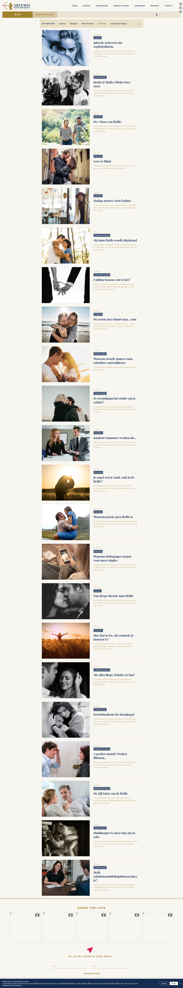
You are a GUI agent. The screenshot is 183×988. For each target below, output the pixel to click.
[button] (139, 24)
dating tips (73, 24)
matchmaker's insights (118, 24)
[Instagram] (180, 4)
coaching (62, 24)
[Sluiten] (180, 983)
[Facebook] (180, 11)
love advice (102, 24)
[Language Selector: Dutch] (158, 14)
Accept (174, 983)
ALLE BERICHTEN (48, 24)
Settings (164, 983)
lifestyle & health (88, 24)
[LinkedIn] (180, 7)
